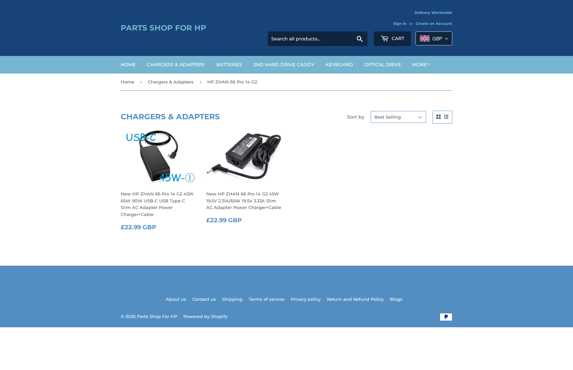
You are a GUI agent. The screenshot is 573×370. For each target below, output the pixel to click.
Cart (397, 38)
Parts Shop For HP (163, 27)
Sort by (355, 117)
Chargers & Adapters (176, 65)
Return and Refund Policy (355, 299)
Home (128, 65)
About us (176, 299)
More (419, 65)
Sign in (400, 23)
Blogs (396, 299)
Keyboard (339, 65)
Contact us (204, 299)
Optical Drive (382, 65)
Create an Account (434, 23)
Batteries (229, 65)
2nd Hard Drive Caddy (283, 65)
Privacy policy (306, 299)
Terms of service (267, 299)
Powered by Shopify (205, 316)
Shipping (232, 299)
